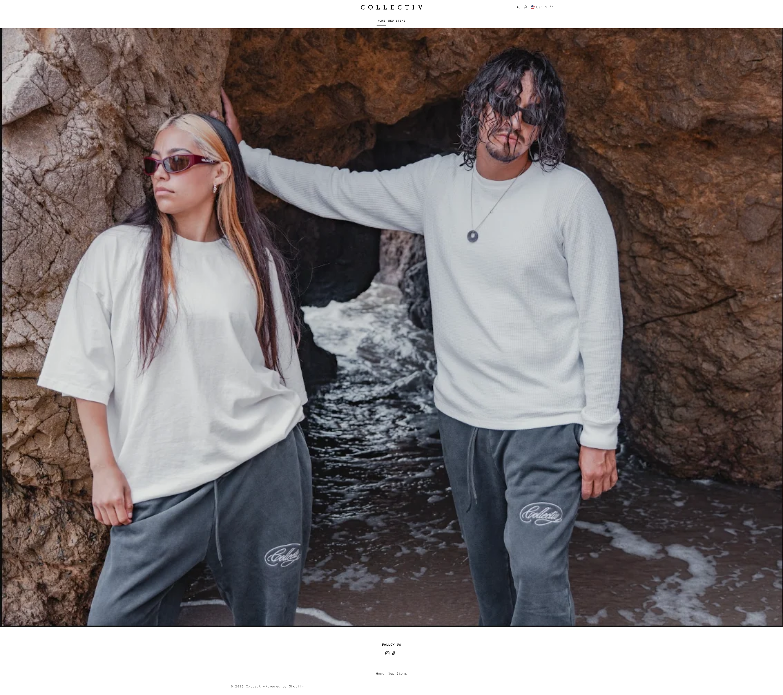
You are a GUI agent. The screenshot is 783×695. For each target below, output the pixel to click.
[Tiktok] (393, 652)
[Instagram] (387, 652)
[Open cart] (551, 7)
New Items (397, 673)
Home (380, 673)
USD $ (541, 7)
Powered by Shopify (284, 686)
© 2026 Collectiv (248, 686)
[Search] (519, 7)
